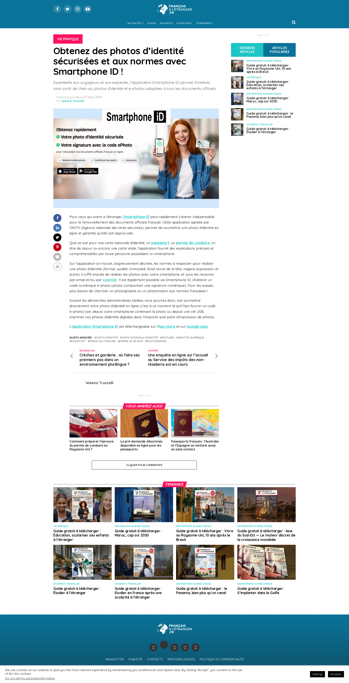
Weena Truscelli (73, 101)
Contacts (155, 659)
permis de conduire (193, 242)
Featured (168, 337)
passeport (160, 242)
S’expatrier (203, 23)
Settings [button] (317, 674)
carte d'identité (107, 337)
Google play (197, 326)
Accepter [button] (336, 674)
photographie (156, 341)
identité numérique (191, 337)
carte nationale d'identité (140, 337)
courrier (110, 279)
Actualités (134, 23)
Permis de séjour (131, 341)
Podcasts (166, 23)
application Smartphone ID (95, 326)
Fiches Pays (184, 23)
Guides (151, 23)
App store (166, 326)
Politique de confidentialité (222, 659)
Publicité (135, 659)
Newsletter (114, 659)
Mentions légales (181, 659)
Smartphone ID (136, 216)
